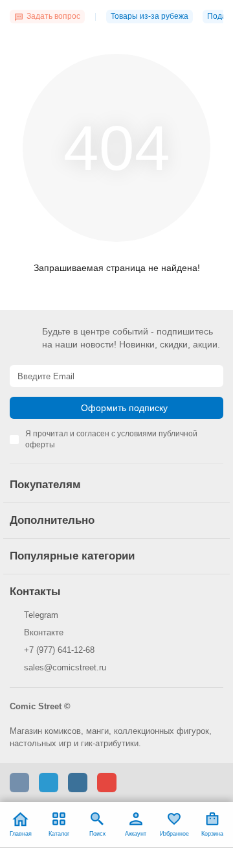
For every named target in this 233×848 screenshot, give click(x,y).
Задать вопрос (53, 16)
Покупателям (45, 484)
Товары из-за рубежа (149, 16)
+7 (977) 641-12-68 (59, 650)
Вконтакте (43, 632)
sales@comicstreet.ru (65, 667)
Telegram (41, 615)
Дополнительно (52, 520)
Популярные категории (72, 556)
